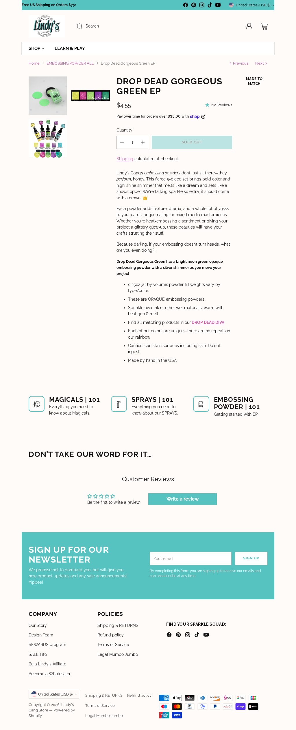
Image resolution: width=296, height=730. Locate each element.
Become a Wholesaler (50, 673)
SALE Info (38, 654)
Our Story (38, 625)
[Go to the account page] (249, 26)
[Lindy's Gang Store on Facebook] (185, 6)
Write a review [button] (182, 499)
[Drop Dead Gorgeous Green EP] (90, 95)
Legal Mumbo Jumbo (117, 654)
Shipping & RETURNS (117, 625)
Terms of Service (113, 644)
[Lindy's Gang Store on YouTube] (218, 6)
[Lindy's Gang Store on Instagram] (202, 6)
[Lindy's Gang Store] (47, 26)
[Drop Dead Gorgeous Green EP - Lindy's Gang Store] (48, 95)
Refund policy (110, 635)
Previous (240, 63)
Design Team (41, 635)
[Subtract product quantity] (122, 142)
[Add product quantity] (143, 142)
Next (259, 63)
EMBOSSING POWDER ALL (70, 63)
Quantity (124, 130)
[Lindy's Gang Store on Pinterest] (194, 6)
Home (34, 63)
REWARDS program (47, 644)
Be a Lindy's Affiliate (47, 664)
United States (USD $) (253, 5)
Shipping (124, 158)
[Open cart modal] (264, 26)
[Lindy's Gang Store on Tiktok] (210, 6)
